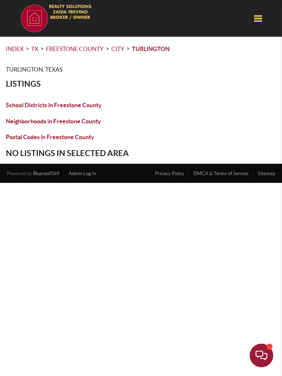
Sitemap (266, 173)
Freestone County (75, 49)
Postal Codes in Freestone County (50, 137)
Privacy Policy (169, 173)
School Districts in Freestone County (54, 105)
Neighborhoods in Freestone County (53, 121)
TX (34, 49)
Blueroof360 (46, 173)
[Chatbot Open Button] (261, 355)
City (117, 49)
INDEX (15, 49)
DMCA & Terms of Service (221, 173)
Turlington (151, 49)
